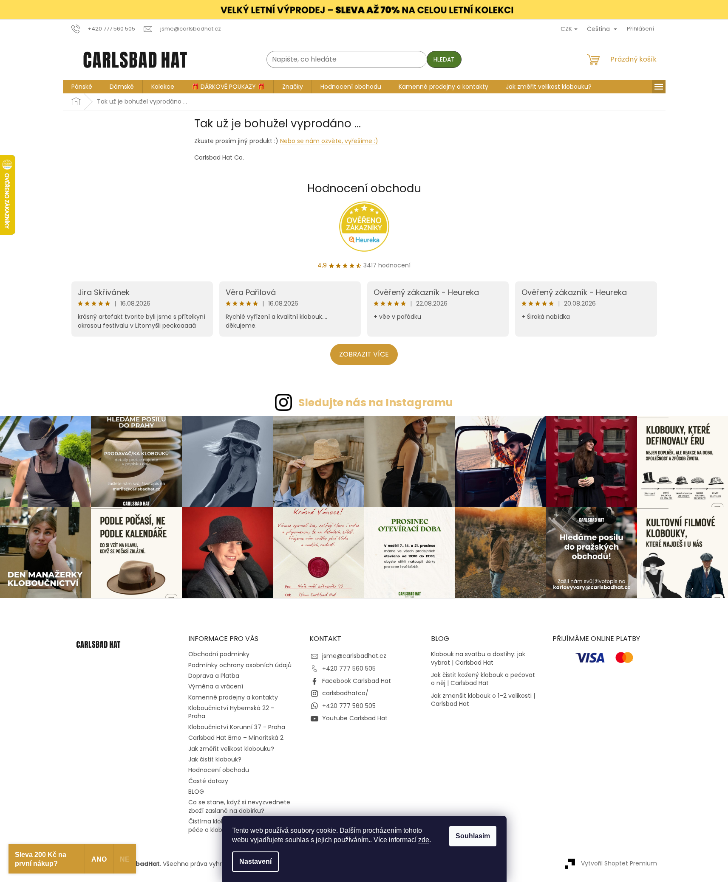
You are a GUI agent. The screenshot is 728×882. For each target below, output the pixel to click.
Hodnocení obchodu (364, 188)
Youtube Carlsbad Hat (355, 718)
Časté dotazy (208, 781)
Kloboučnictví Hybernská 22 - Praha (231, 712)
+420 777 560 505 (349, 668)
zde (423, 839)
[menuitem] (82, 86)
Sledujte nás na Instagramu (375, 402)
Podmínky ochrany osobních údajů (240, 665)
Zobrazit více (364, 354)
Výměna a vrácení (215, 686)
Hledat (444, 59)
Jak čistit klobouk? (214, 759)
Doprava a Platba (213, 675)
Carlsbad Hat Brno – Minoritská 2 (235, 737)
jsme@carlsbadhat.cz (354, 656)
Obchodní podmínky (218, 654)
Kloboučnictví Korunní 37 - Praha (236, 727)
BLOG (196, 791)
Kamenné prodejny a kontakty (233, 697)
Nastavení (255, 861)
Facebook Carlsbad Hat (356, 681)
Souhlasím (473, 836)
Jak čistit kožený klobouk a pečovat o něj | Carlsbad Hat (483, 679)
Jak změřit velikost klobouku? (231, 748)
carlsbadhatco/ (345, 693)
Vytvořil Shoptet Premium (619, 863)
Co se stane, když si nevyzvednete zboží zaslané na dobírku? (239, 806)
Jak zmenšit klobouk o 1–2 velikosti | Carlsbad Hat (483, 700)
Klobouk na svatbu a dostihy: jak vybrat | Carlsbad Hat (478, 658)
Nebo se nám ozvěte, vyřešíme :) (329, 141)
